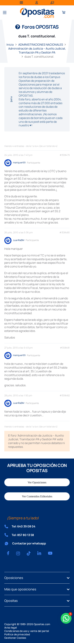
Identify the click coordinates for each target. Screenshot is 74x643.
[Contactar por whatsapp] (8, 543)
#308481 (65, 347)
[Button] (63, 13)
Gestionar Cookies (15, 637)
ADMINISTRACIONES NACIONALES (40, 45)
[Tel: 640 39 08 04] (8, 526)
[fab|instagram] (18, 553)
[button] (5, 12)
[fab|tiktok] (29, 553)
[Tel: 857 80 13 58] (8, 535)
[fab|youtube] (50, 553)
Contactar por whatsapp (29, 543)
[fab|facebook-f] (8, 553)
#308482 (65, 395)
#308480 (64, 232)
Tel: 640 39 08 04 (23, 526)
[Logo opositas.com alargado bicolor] (37, 12)
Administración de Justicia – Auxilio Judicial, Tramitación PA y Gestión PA (37, 50)
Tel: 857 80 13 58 (23, 535)
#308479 (65, 155)
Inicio (10, 45)
